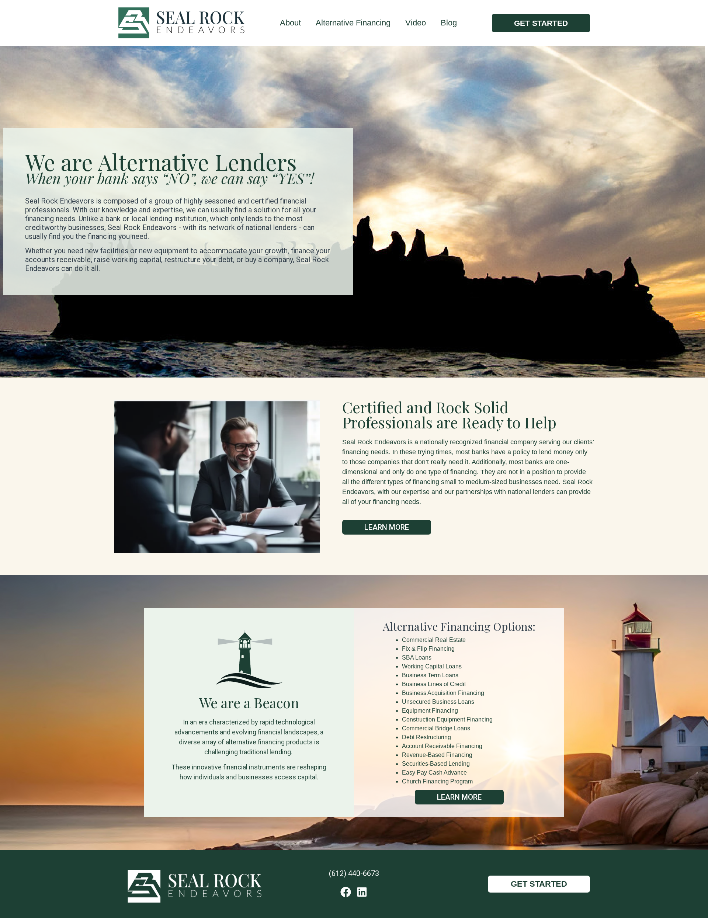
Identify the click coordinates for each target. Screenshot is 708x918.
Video (415, 22)
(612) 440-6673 (354, 873)
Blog (449, 22)
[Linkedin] (362, 892)
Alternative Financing (353, 22)
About (290, 22)
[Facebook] (345, 892)
